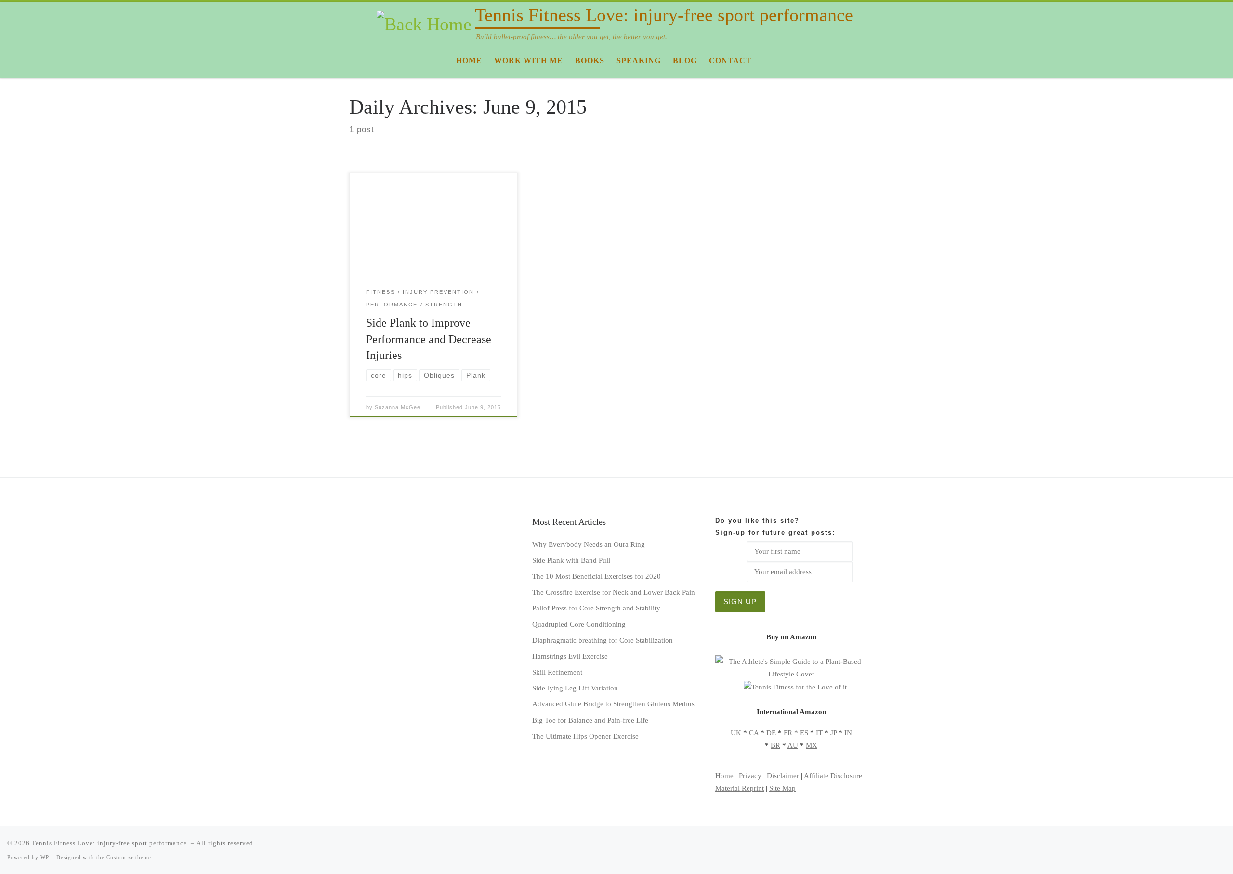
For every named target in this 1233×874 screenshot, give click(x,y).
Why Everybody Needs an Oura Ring (588, 544)
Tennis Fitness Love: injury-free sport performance (110, 843)
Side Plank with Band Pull (571, 560)
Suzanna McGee (397, 407)
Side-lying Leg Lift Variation (575, 688)
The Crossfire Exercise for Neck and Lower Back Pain (613, 592)
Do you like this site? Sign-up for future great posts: (775, 526)
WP (44, 857)
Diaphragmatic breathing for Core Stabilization (602, 640)
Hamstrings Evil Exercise (570, 656)
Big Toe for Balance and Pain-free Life (590, 720)
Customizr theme (128, 857)
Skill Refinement (557, 672)
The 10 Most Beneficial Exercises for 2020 (596, 576)
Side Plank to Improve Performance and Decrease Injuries (428, 339)
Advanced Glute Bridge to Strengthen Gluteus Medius (613, 704)
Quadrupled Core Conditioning (579, 624)
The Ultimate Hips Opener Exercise (585, 736)
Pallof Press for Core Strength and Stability (596, 608)
